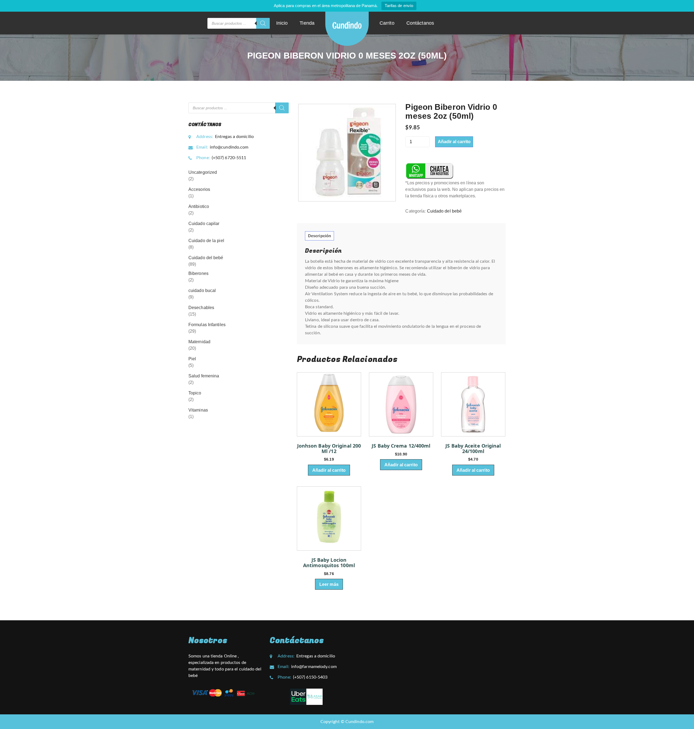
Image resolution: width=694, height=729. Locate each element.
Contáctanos (420, 23)
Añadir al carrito (454, 141)
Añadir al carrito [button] (329, 470)
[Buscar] (263, 23)
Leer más (329, 584)
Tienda (307, 23)
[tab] (319, 235)
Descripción (319, 235)
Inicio (282, 23)
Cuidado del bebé (444, 211)
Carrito (387, 23)
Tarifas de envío (399, 5)
